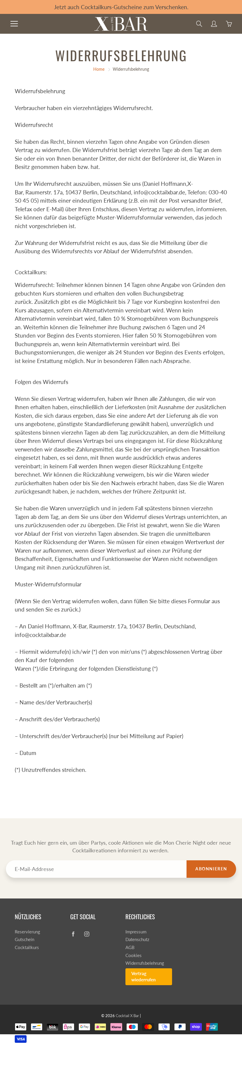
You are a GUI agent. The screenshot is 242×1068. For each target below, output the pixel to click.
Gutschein (24, 939)
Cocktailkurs (27, 947)
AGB (130, 947)
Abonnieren (211, 868)
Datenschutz (137, 939)
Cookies (133, 955)
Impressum (135, 931)
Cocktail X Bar (127, 1015)
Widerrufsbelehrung (144, 963)
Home (98, 69)
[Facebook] (73, 934)
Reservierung (27, 931)
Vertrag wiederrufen (143, 976)
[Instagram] (87, 934)
